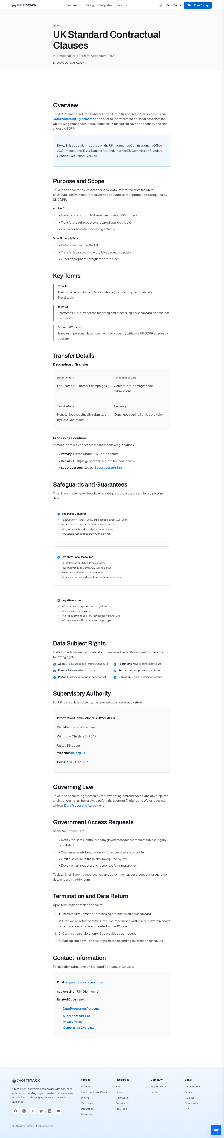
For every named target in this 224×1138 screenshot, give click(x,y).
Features (71, 5)
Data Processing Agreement (72, 119)
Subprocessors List (108, 467)
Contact (155, 1092)
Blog (118, 1086)
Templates (105, 5)
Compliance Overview (78, 1027)
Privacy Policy (73, 1021)
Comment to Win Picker (94, 1092)
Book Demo (173, 5)
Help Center (122, 1097)
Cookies (189, 1097)
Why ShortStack (159, 1086)
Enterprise (86, 1114)
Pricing (90, 5)
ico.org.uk (77, 753)
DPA (187, 1108)
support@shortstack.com (84, 982)
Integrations (88, 1108)
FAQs (119, 1092)
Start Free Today (197, 5)
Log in (160, 5)
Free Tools (121, 1108)
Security (120, 1103)
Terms (188, 1092)
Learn (120, 5)
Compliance (191, 1103)
